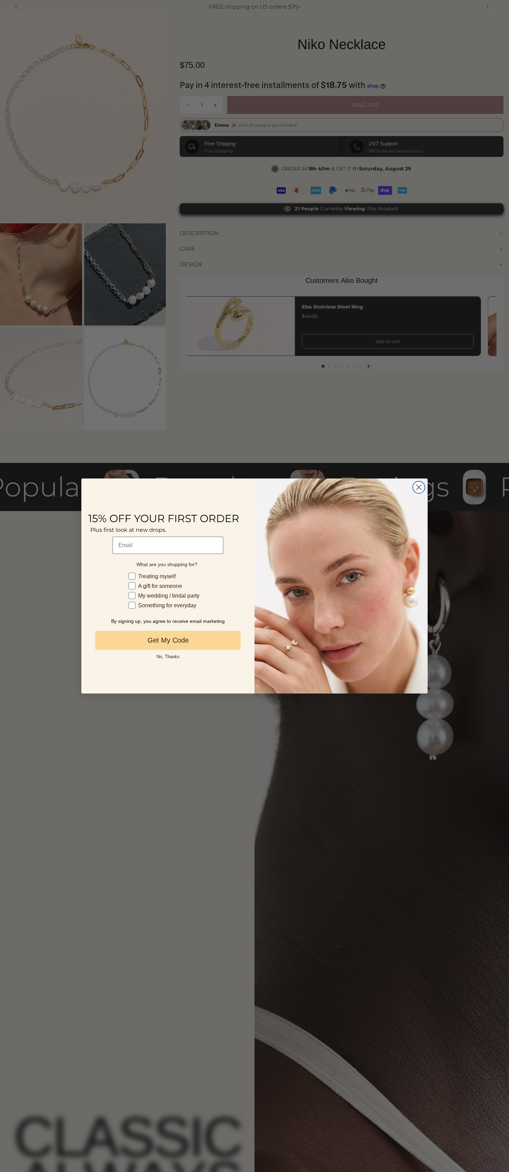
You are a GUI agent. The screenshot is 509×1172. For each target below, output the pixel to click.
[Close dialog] (419, 487)
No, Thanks (168, 656)
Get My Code (168, 640)
